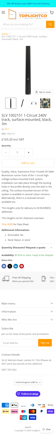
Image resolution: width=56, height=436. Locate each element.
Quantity (6, 146)
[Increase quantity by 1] (29, 152)
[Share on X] (9, 266)
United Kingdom (26, 382)
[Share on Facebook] (4, 266)
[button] (10, 103)
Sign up (45, 342)
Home (5, 34)
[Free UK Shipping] (21, 279)
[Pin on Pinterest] (21, 266)
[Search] (50, 24)
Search (28, 427)
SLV (7, 128)
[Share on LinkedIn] (15, 266)
